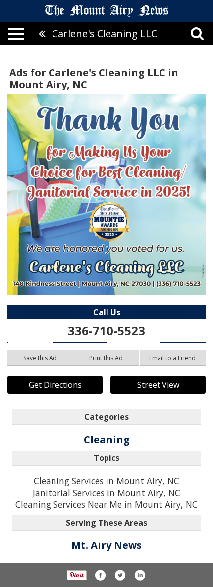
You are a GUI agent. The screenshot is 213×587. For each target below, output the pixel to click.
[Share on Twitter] (119, 575)
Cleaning (107, 439)
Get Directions (55, 384)
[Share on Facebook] (100, 575)
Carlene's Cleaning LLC (104, 33)
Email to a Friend (172, 358)
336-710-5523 (106, 330)
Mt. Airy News (106, 545)
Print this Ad (106, 358)
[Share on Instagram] (139, 575)
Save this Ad (40, 358)
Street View (158, 384)
